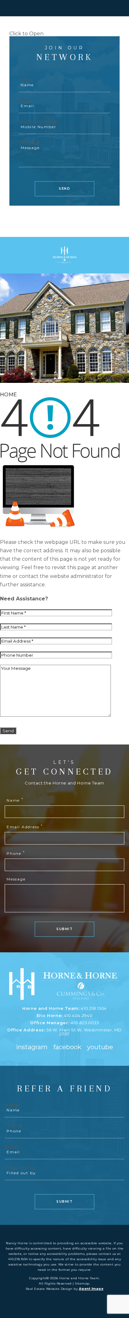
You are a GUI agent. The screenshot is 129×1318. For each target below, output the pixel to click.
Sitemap (82, 1283)
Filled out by (20, 1168)
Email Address (25, 826)
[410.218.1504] (64, 8)
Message (29, 143)
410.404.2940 (78, 1015)
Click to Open (26, 34)
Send (64, 189)
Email (26, 101)
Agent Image (91, 1289)
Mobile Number (39, 122)
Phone (16, 853)
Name (26, 80)
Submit (64, 929)
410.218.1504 (94, 1008)
